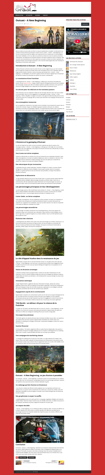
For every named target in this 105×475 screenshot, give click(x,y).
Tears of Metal (73, 89)
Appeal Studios (27, 83)
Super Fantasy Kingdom (75, 74)
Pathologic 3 (73, 83)
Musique (68, 107)
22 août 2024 (20, 23)
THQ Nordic (31, 457)
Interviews (68, 104)
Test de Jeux (69, 109)
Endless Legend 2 (74, 77)
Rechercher (85, 24)
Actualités (29, 15)
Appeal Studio (22, 457)
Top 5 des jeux (69, 111)
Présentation (19, 15)
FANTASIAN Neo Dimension (76, 61)
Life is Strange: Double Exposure (77, 64)
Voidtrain (72, 80)
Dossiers (37, 15)
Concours (68, 99)
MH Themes (35, 471)
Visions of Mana (73, 67)
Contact (45, 15)
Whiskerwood (73, 70)
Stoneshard (72, 86)
